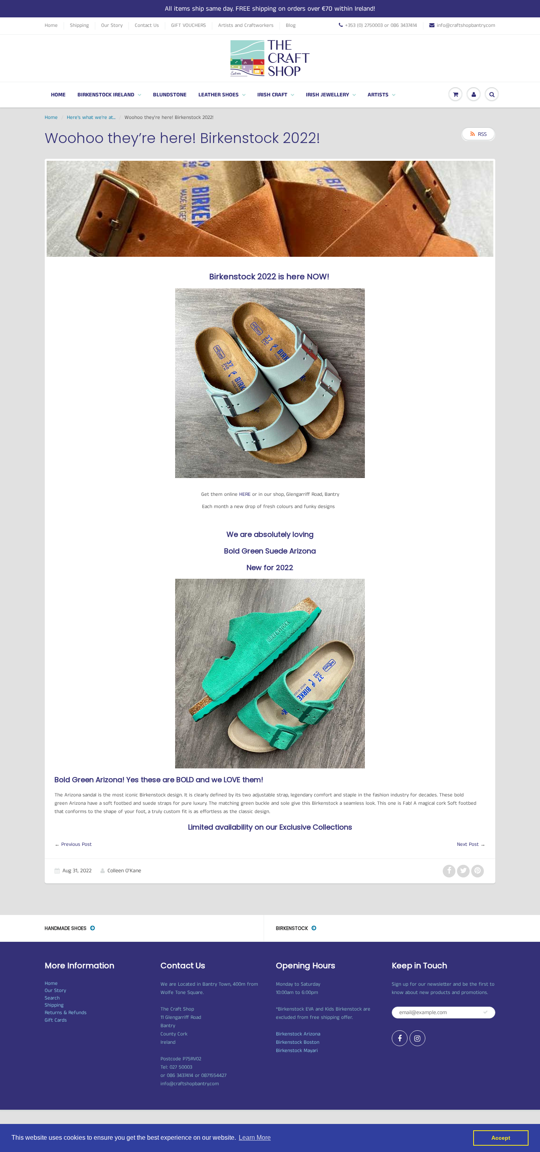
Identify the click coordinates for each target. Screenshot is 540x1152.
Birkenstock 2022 (242, 276)
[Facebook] (400, 1038)
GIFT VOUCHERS (188, 25)
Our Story (112, 25)
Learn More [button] (255, 1137)
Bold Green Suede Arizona (270, 551)
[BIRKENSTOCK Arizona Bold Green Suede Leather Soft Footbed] (270, 673)
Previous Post (76, 844)
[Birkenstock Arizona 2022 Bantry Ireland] (277, 276)
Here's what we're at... (91, 117)
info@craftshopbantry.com (466, 25)
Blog (291, 25)
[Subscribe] (485, 1012)
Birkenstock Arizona (298, 1034)
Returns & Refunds (66, 1012)
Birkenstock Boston (297, 1042)
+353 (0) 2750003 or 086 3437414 (381, 25)
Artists (378, 95)
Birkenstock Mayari (297, 1050)
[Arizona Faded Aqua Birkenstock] (270, 383)
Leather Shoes (218, 95)
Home (51, 25)
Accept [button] (500, 1138)
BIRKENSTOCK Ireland (105, 95)
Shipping (79, 25)
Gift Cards (56, 1020)
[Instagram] (417, 1038)
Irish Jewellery (327, 95)
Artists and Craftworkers (246, 25)
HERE (245, 494)
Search (52, 998)
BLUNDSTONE (170, 95)
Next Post (468, 844)
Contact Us (147, 25)
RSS (482, 134)
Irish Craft (272, 95)
